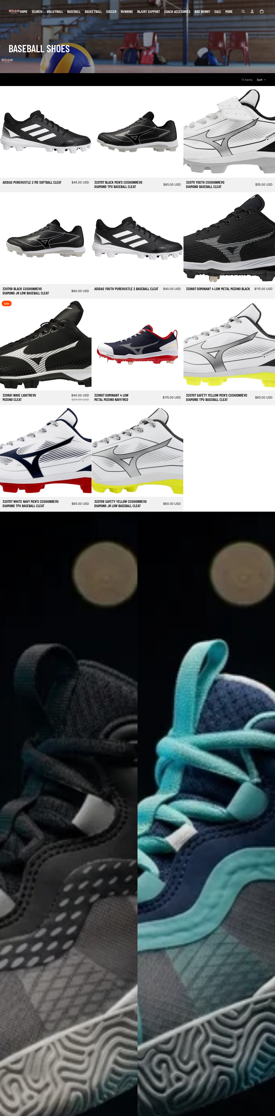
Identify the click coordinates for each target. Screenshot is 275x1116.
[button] (261, 79)
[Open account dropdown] (252, 11)
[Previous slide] (6, 132)
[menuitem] (229, 11)
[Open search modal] (243, 11)
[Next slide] (85, 132)
